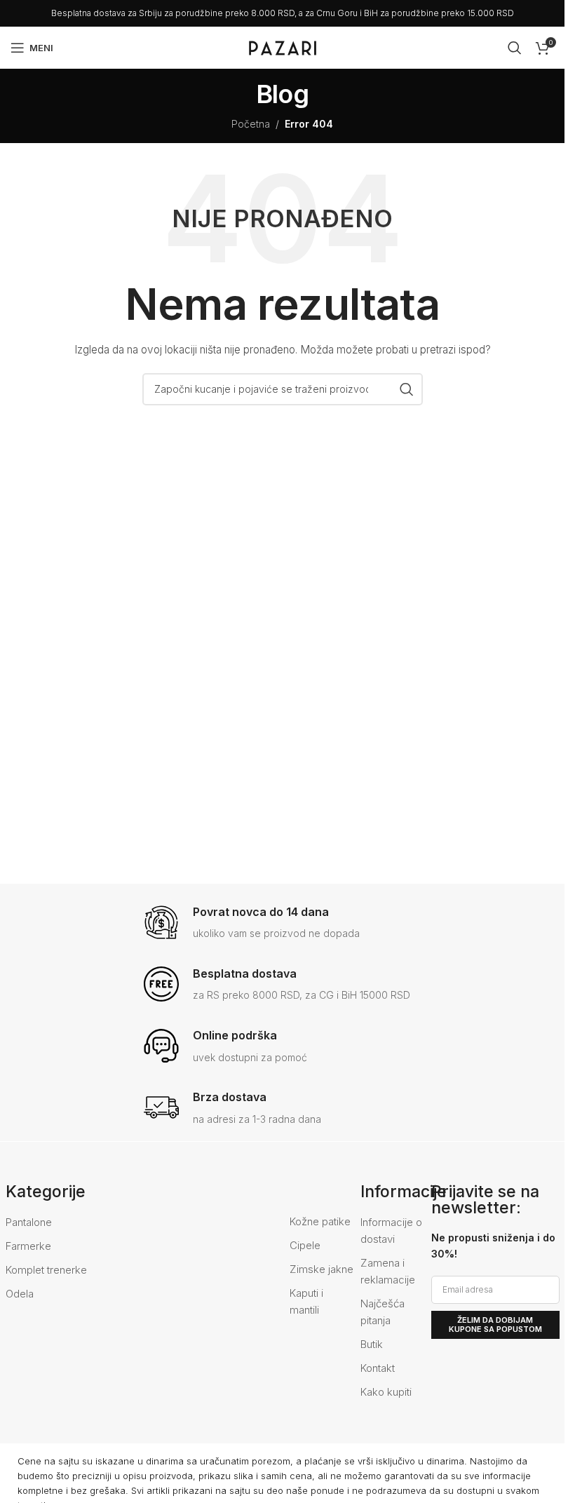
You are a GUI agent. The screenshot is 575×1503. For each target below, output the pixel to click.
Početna (250, 124)
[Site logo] (283, 47)
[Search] (515, 48)
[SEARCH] (407, 389)
